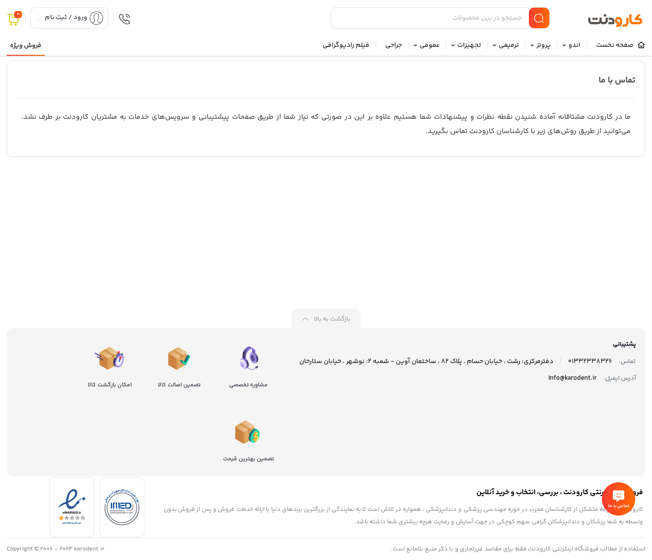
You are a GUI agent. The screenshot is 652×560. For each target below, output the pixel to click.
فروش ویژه (26, 46)
